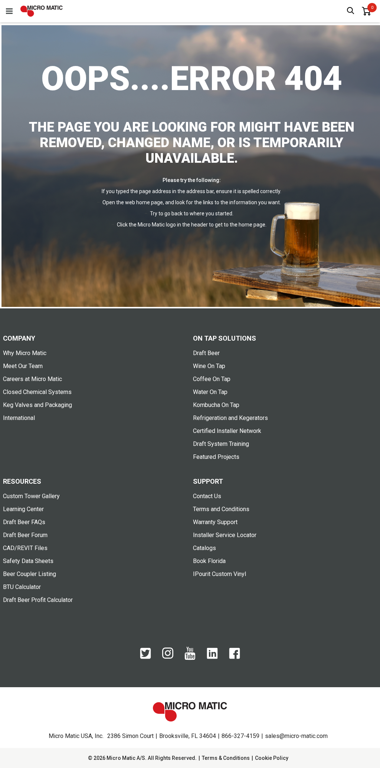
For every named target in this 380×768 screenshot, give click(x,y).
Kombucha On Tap (216, 404)
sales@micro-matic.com (296, 735)
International (19, 417)
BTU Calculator (22, 586)
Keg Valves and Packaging (37, 404)
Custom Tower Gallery (31, 496)
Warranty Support (215, 522)
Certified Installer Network (227, 430)
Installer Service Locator (224, 535)
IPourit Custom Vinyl (219, 573)
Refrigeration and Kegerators (230, 417)
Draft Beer (206, 353)
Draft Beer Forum (25, 535)
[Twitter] (145, 657)
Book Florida (209, 561)
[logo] (41, 11)
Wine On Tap (209, 366)
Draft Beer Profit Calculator (38, 599)
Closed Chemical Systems (37, 391)
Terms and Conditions (221, 509)
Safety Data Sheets (28, 561)
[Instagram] (167, 657)
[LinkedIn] (212, 657)
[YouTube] (190, 658)
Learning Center (23, 509)
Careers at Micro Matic (32, 379)
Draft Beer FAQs (24, 522)
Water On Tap (210, 391)
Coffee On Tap (211, 379)
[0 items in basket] (366, 11)
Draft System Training (221, 443)
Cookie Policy (271, 758)
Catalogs (204, 548)
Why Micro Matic (24, 353)
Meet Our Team (23, 366)
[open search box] (350, 11)
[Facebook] (234, 657)
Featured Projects (216, 456)
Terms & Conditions (226, 758)
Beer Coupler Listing (29, 573)
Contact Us (207, 496)
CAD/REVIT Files (25, 548)
